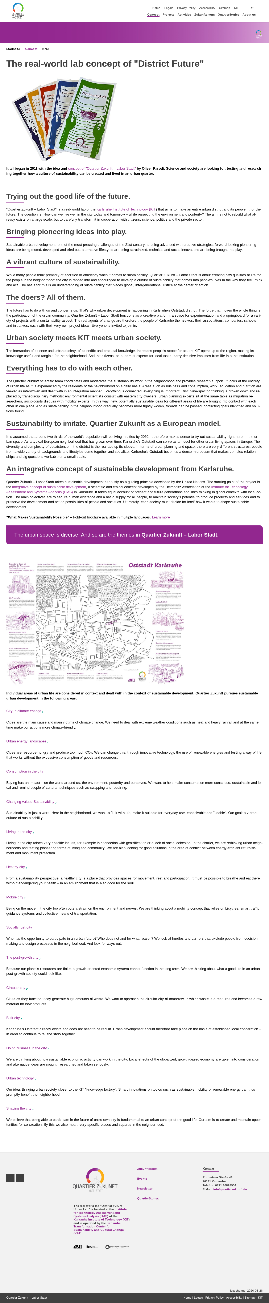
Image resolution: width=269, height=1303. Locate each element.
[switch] (261, 8)
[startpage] (261, 14)
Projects (168, 14)
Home (156, 7)
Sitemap (224, 7)
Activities (184, 14)
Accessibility (207, 7)
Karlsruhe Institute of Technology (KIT (126, 209)
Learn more (161, 517)
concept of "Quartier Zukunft (90, 169)
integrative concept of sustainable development (49, 487)
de (252, 7)
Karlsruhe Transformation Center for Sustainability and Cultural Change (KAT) (99, 1228)
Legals (168, 7)
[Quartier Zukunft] (18, 11)
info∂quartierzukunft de (230, 1189)
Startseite (13, 49)
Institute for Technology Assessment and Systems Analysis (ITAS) (100, 1213)
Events (142, 1178)
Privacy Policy (186, 7)
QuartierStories (228, 14)
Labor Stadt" (125, 169)
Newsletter (144, 1188)
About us (249, 14)
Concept (153, 14)
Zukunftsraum (204, 14)
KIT (236, 7)
